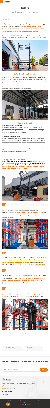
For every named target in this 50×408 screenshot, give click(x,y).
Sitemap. (25, 402)
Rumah (4, 11)
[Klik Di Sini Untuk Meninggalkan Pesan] (8, 404)
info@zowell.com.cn (11, 388)
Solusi (8, 11)
